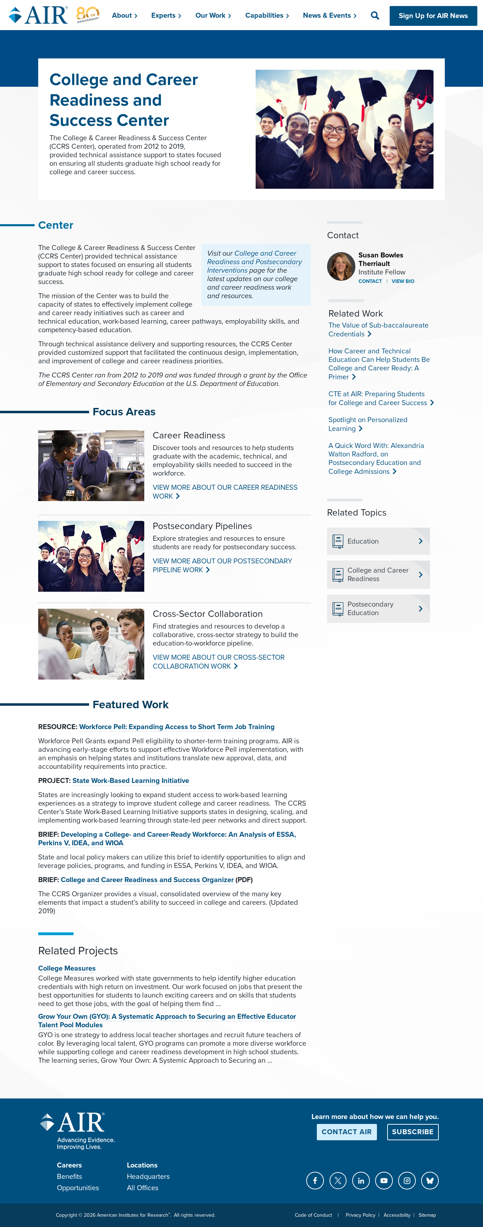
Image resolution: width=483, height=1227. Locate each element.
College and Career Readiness (378, 574)
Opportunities (78, 1188)
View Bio (402, 281)
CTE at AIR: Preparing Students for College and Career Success (377, 398)
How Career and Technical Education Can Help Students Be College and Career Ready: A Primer (379, 364)
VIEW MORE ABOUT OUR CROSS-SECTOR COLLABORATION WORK (219, 662)
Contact (370, 281)
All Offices (142, 1188)
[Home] (54, 15)
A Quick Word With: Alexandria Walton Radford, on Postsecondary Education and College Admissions (376, 459)
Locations (142, 1165)
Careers (69, 1165)
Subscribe (413, 1132)
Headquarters (148, 1176)
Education (363, 541)
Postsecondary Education (371, 608)
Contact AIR (347, 1132)
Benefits (69, 1176)
